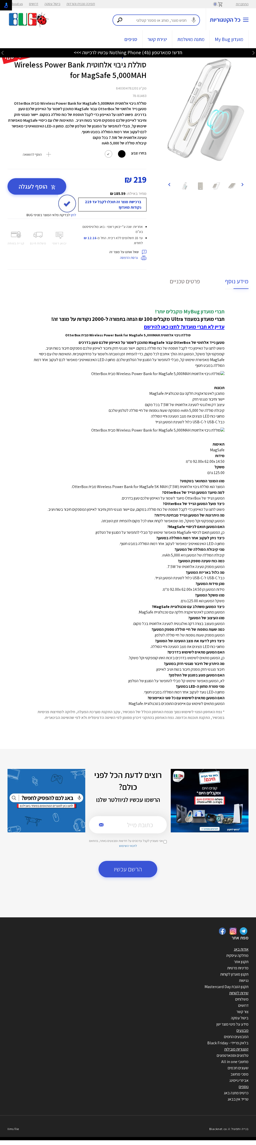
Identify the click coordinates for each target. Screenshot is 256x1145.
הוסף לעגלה (33, 186)
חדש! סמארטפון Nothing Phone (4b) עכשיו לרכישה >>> (128, 52)
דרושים (33, 3)
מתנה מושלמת (190, 39)
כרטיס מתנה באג (236, 1093)
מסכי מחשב (239, 1074)
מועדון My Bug (229, 39)
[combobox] (156, 20)
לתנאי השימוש (128, 846)
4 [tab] (210, 172)
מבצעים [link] (242, 1030)
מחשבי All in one (234, 1061)
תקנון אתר (241, 961)
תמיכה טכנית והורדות (80, 3)
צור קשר (242, 1011)
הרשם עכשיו (128, 869)
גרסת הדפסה (129, 257)
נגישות (243, 980)
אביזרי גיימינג (238, 1080)
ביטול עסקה (52, 3)
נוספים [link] (243, 1086)
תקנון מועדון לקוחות (234, 974)
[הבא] (169, 184)
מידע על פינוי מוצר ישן (232, 1024)
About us (16, 3)
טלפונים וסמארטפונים (232, 1055)
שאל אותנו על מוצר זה (124, 252)
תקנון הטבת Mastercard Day (226, 986)
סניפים (130, 39)
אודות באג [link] (241, 949)
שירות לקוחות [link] (238, 993)
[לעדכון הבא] (2, 52)
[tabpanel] (205, 110)
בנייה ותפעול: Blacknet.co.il (228, 1129)
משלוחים (241, 999)
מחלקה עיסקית (237, 955)
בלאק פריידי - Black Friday (227, 1043)
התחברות (242, 4)
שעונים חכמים (238, 1068)
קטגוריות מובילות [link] (236, 1049)
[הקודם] (242, 184)
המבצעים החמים (236, 1036)
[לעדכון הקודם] (253, 52)
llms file (13, 1129)
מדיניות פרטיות (237, 968)
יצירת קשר (157, 39)
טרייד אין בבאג (238, 1099)
